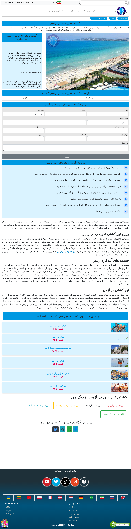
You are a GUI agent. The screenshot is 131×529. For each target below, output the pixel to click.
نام (127, 110)
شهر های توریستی (54, 11)
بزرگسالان (124, 135)
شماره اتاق (40, 127)
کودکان (83, 135)
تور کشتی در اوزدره (115, 405)
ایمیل (84, 110)
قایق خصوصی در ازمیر (66, 251)
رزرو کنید (65, 156)
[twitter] (56, 481)
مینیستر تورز (116, 12)
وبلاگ (8, 507)
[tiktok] (65, 481)
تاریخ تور (41, 110)
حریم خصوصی (73, 520)
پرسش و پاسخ (73, 517)
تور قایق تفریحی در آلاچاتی (37, 405)
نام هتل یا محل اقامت (120, 127)
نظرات (78, 11)
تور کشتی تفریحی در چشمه (67, 405)
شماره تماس (123, 118)
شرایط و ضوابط (74, 513)
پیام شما (125, 143)
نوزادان (41, 135)
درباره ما (71, 507)
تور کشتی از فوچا (93, 405)
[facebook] (84, 481)
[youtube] (46, 481)
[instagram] (74, 481)
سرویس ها (72, 510)
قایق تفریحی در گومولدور (113, 414)
